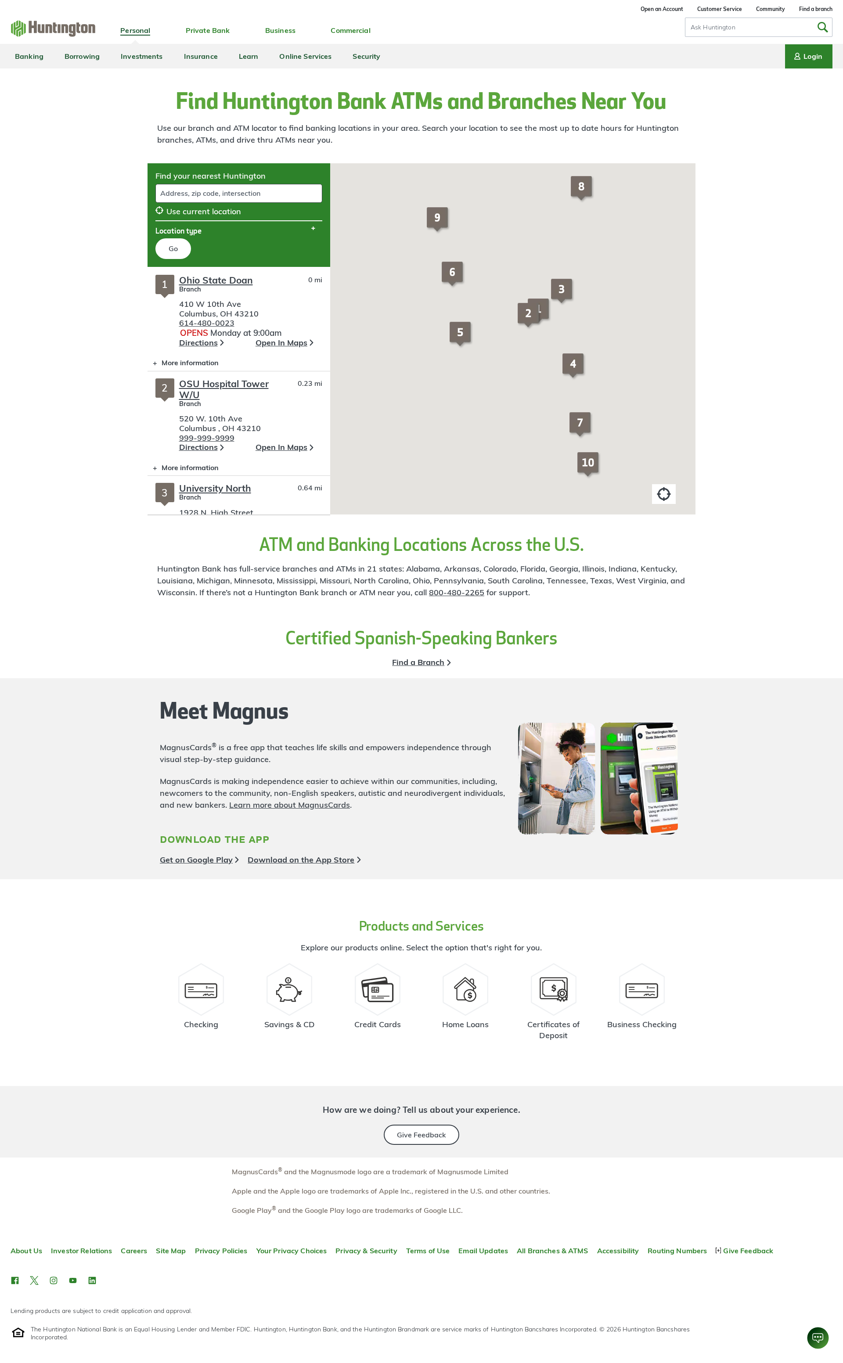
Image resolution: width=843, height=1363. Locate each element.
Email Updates (483, 1250)
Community (770, 9)
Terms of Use (428, 1250)
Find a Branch (418, 662)
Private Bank (208, 30)
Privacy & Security (366, 1250)
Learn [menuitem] (249, 56)
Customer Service (719, 9)
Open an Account (662, 9)
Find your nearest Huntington (210, 175)
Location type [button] (178, 230)
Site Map (171, 1250)
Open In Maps (281, 343)
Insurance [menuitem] (201, 56)
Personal (135, 30)
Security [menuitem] (366, 56)
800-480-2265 (456, 592)
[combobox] (758, 27)
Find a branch (815, 9)
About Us (26, 1250)
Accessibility (618, 1250)
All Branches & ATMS (552, 1250)
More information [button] (183, 364)
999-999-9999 (206, 438)
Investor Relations (81, 1250)
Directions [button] (198, 343)
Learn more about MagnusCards (289, 805)
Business (280, 30)
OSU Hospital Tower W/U (224, 389)
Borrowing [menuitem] (82, 56)
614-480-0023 (206, 323)
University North (215, 488)
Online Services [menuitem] (305, 56)
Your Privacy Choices (291, 1250)
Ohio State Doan (216, 280)
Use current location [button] (203, 211)
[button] (529, 319)
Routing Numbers (677, 1250)
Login (812, 56)
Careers (134, 1250)
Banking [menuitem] (29, 56)
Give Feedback (421, 1134)
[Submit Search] (822, 27)
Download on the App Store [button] (301, 860)
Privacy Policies (221, 1250)
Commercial (350, 30)
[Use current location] (664, 494)
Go (173, 248)
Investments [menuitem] (141, 56)
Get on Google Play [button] (196, 860)
